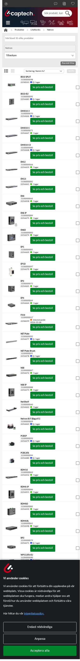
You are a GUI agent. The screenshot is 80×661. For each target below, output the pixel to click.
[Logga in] (6, 3)
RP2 (22, 538)
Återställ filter (68, 63)
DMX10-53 (26, 145)
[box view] (12, 71)
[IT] (24, 22)
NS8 (22, 368)
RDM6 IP (25, 487)
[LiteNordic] (52, 22)
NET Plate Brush (28, 351)
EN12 (23, 162)
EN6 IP (24, 213)
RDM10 (24, 470)
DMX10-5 (25, 128)
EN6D (23, 230)
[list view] (6, 71)
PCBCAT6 (25, 453)
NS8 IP (24, 385)
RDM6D (24, 504)
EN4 (22, 196)
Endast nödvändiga (39, 627)
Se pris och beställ (43, 87)
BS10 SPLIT (26, 77)
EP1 (22, 247)
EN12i (23, 179)
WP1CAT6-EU (27, 555)
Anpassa (40, 639)
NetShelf (25, 402)
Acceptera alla (40, 650)
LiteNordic (36, 30)
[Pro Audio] (61, 22)
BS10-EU (24, 94)
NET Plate (25, 334)
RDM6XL (25, 521)
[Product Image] (11, 84)
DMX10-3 (25, 111)
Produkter (19, 30)
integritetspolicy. (34, 613)
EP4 (22, 298)
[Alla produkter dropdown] (10, 22)
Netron (50, 30)
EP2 (22, 281)
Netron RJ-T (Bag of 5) (30, 419)
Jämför (71, 71)
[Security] (43, 22)
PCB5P (24, 436)
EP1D (23, 264)
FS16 (23, 315)
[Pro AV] (33, 22)
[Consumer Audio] (70, 22)
